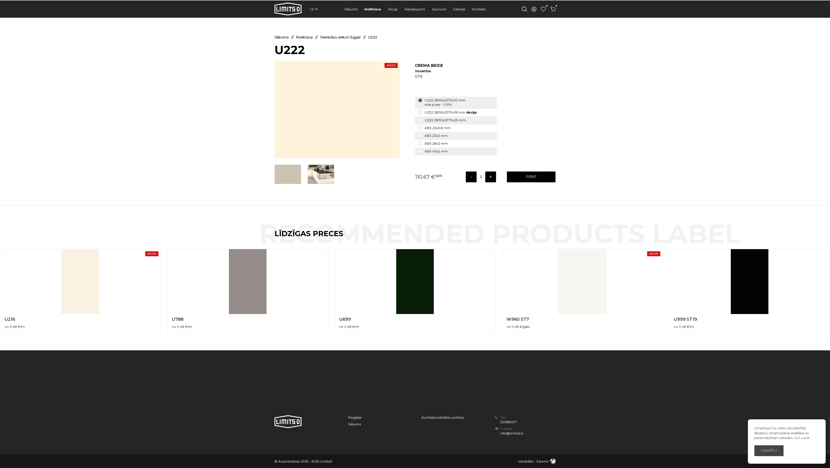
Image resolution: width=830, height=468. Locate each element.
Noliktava (372, 9)
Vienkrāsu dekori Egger (341, 37)
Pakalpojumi (414, 9)
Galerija (459, 9)
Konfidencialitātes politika (442, 417)
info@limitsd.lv (512, 433)
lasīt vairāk (802, 438)
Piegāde (355, 417)
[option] (337, 109)
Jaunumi (439, 9)
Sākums (351, 9)
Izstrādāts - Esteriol (533, 461)
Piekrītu (769, 451)
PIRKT (531, 177)
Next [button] (827, 238)
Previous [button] (818, 238)
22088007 (508, 422)
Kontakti (479, 9)
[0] (543, 9)
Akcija (392, 9)
